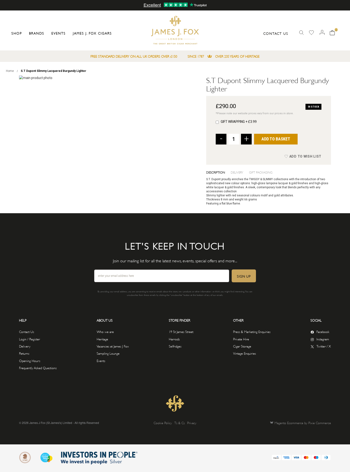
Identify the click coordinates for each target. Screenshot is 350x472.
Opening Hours (29, 360)
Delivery (237, 172)
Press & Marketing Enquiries (251, 331)
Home (10, 71)
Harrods (174, 339)
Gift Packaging (260, 172)
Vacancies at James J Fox (113, 346)
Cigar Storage (242, 346)
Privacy (191, 422)
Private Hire (241, 339)
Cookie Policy (163, 422)
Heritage (102, 339)
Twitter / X (323, 346)
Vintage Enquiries (244, 353)
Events (101, 360)
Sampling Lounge (108, 353)
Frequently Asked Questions (38, 367)
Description (215, 172)
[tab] (218, 172)
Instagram (322, 339)
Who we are (105, 331)
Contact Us (275, 33)
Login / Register (29, 339)
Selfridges (175, 346)
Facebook (322, 331)
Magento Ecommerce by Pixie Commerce (303, 422)
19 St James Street (181, 331)
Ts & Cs (179, 422)
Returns (24, 353)
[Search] (301, 33)
